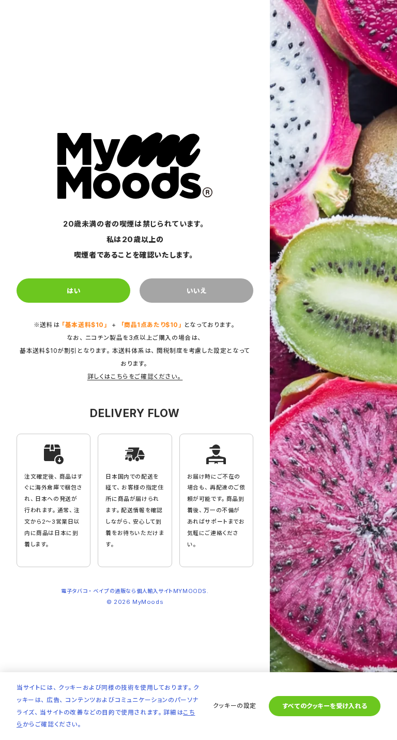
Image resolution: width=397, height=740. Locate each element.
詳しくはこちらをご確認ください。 (135, 376)
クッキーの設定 (234, 705)
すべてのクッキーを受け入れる (324, 706)
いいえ (196, 290)
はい (74, 290)
